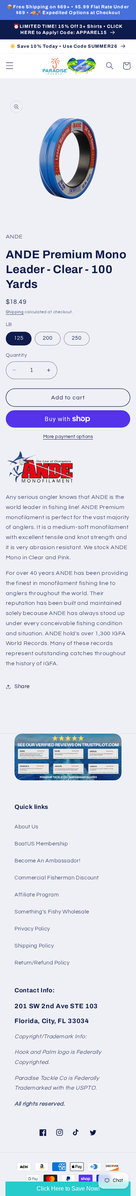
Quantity (16, 355)
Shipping (15, 312)
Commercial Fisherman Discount (57, 878)
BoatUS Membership (41, 844)
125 (19, 338)
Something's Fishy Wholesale (52, 912)
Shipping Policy (34, 946)
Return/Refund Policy (42, 963)
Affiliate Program (37, 895)
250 (77, 338)
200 (48, 338)
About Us (26, 827)
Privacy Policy (32, 929)
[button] (9, 66)
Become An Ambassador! (47, 861)
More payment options (68, 436)
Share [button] (22, 686)
